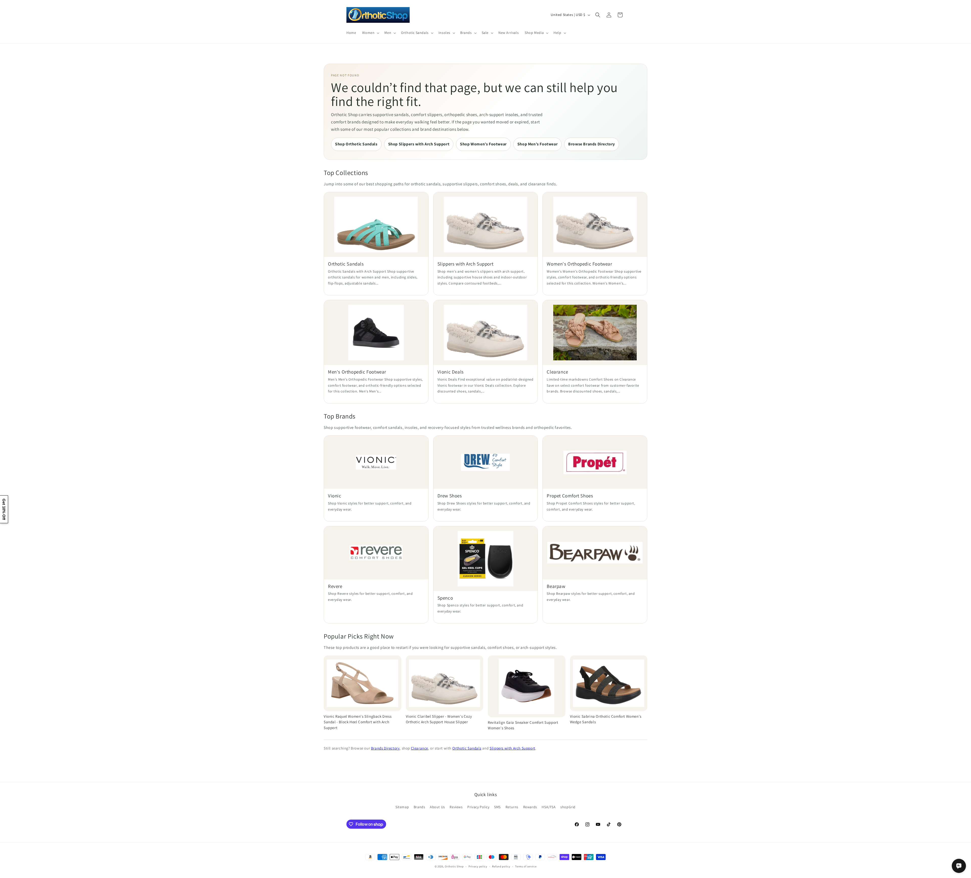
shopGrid (568, 807)
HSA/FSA (549, 807)
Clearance (419, 748)
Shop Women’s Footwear (483, 144)
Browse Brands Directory (591, 144)
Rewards (530, 807)
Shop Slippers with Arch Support (419, 144)
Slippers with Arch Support (512, 748)
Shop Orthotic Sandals (356, 144)
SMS (497, 807)
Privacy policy (478, 866)
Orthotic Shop (454, 866)
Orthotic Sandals (466, 748)
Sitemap (402, 807)
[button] (370, 32)
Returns (511, 807)
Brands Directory (385, 748)
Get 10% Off (4, 509)
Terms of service (525, 866)
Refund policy (501, 866)
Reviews (456, 807)
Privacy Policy (478, 807)
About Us (437, 807)
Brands (419, 807)
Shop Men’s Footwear (537, 144)
